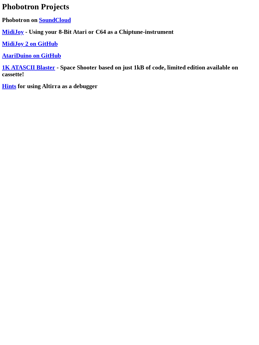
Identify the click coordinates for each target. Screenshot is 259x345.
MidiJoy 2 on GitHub (30, 43)
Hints (9, 86)
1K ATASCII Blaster (28, 67)
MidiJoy (13, 32)
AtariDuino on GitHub (31, 55)
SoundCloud (55, 20)
